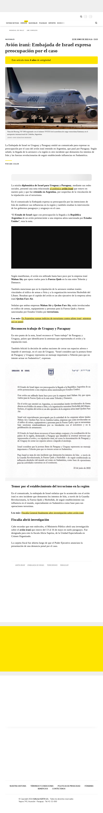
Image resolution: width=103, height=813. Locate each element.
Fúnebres (89, 786)
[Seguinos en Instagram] (97, 799)
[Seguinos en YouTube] (94, 799)
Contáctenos (58, 789)
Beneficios (43, 789)
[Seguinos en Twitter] (91, 799)
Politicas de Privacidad (69, 786)
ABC (10, 16)
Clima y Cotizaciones (76, 16)
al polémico (61, 188)
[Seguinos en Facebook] (88, 799)
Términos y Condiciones (41, 786)
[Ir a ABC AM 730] (77, 23)
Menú (96, 16)
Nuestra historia (18, 786)
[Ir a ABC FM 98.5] (88, 23)
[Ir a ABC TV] (70, 23)
